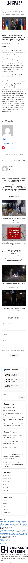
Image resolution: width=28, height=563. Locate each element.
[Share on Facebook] (16, 161)
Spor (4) (2, 542)
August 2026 (6, 475)
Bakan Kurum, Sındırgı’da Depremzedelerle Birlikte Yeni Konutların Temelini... (14, 251)
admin (8, 43)
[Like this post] (14, 161)
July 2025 (5, 484)
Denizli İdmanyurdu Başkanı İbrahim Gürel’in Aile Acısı (12, 532)
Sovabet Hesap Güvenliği (9, 410)
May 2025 (5, 490)
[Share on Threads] (21, 161)
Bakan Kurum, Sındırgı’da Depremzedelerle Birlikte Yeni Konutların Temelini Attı (13, 424)
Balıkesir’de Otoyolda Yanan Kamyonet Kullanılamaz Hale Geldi (13, 525)
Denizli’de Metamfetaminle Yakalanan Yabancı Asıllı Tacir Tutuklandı (13, 449)
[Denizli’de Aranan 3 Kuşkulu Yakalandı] (14, 298)
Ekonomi (5, 500)
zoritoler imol (6, 435)
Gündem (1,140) (4, 539)
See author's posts (8, 143)
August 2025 (6, 481)
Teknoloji (5, 509)
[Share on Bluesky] (23, 161)
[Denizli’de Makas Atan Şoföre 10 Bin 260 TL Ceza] (14, 273)
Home (3, 11)
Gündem (10, 11)
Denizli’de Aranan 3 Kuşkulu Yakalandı (14, 308)
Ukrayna (21, 154)
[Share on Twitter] (18, 161)
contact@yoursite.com (11, 562)
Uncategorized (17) (5, 540)
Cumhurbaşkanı (6, 154)
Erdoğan (14, 154)
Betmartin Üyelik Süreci (9, 407)
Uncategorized (6, 512)
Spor (4, 506)
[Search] (25, 3)
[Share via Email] (24, 161)
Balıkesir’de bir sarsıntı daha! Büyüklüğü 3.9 (10, 521)
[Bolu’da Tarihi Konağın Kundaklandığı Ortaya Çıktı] (14, 208)
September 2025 (7, 478)
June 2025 (5, 487)
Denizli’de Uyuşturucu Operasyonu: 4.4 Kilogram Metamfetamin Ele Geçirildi (13, 464)
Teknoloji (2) (3, 545)
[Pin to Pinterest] (19, 161)
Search (4, 394)
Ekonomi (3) (3, 543)
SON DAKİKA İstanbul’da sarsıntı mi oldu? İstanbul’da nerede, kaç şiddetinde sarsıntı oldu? (13, 419)
